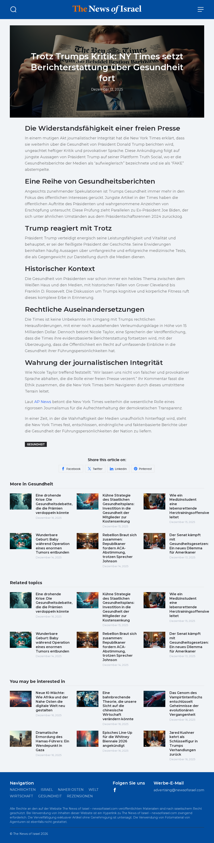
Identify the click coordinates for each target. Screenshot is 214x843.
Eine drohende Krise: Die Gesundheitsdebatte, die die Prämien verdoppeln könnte (54, 504)
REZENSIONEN (80, 796)
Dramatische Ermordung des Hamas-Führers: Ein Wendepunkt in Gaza (52, 741)
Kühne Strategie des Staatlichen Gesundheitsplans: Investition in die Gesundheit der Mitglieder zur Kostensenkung (118, 508)
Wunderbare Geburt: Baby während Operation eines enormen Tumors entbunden (53, 543)
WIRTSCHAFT (21, 796)
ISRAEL (47, 790)
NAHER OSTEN (71, 790)
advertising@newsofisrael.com (179, 790)
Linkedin (121, 469)
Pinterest (145, 469)
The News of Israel (26, 834)
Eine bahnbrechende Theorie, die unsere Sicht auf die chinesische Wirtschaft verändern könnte (119, 706)
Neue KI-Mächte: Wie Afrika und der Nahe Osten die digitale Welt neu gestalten (52, 701)
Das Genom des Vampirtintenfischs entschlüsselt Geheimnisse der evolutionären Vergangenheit (185, 704)
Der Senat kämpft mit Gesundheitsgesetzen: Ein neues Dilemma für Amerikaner (189, 543)
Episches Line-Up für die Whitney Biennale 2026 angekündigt (117, 739)
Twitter (98, 469)
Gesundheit (36, 444)
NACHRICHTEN (23, 790)
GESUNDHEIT (50, 796)
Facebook (73, 469)
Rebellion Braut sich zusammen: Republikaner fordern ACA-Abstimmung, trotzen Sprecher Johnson (120, 548)
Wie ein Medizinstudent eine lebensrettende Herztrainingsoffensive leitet (189, 506)
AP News (42, 401)
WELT (94, 790)
